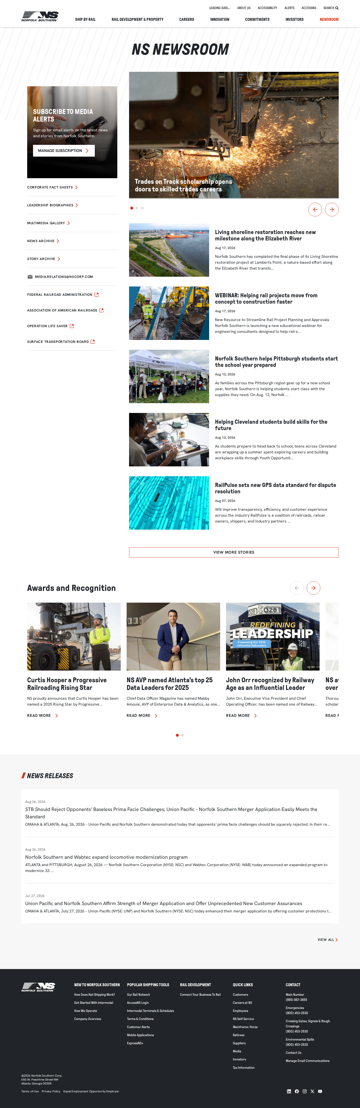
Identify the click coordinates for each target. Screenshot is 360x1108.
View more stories (234, 552)
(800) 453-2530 (297, 1013)
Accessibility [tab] (267, 8)
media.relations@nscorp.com (64, 276)
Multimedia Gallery (46, 223)
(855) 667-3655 (296, 1000)
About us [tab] (244, 8)
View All (326, 939)
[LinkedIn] (289, 1091)
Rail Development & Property (137, 20)
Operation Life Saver (47, 326)
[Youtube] (320, 1091)
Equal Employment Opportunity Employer (91, 1091)
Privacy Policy (51, 1091)
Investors (295, 20)
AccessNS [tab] (309, 8)
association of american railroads (62, 310)
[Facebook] (297, 1091)
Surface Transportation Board (58, 341)
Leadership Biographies (50, 205)
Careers (186, 20)
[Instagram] (305, 1091)
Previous (315, 209)
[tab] (219, 8)
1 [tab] (131, 208)
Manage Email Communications (307, 1061)
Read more (39, 715)
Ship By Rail (85, 20)
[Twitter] (312, 1091)
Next (332, 209)
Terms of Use (30, 1091)
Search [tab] (329, 8)
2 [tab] (137, 208)
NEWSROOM (329, 20)
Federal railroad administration (60, 294)
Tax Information (243, 1068)
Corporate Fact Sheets (50, 187)
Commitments (257, 20)
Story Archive (41, 259)
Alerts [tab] (289, 8)
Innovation (219, 20)
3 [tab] (142, 208)
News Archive (40, 241)
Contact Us (293, 1053)
